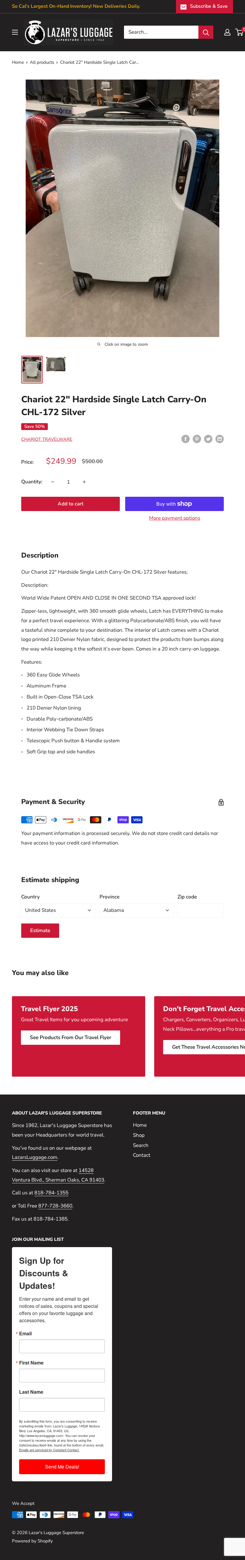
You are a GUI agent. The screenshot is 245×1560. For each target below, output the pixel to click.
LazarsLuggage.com (34, 1157)
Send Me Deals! (62, 1466)
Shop (139, 1135)
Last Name (31, 1392)
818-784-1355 (51, 1192)
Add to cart (70, 503)
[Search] (205, 32)
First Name (31, 1362)
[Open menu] (15, 32)
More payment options (174, 518)
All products (42, 62)
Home (18, 62)
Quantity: (31, 481)
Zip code (187, 896)
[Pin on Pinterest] (197, 439)
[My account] (227, 32)
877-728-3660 (55, 1205)
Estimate (40, 930)
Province (109, 896)
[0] (239, 32)
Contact (141, 1155)
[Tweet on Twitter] (208, 439)
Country (30, 896)
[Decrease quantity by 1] (52, 482)
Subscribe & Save (209, 6)
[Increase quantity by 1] (84, 482)
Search (140, 1145)
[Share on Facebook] (185, 439)
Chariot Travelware (46, 439)
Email (25, 1333)
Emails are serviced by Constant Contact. (49, 1449)
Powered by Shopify (32, 1541)
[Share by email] (219, 439)
